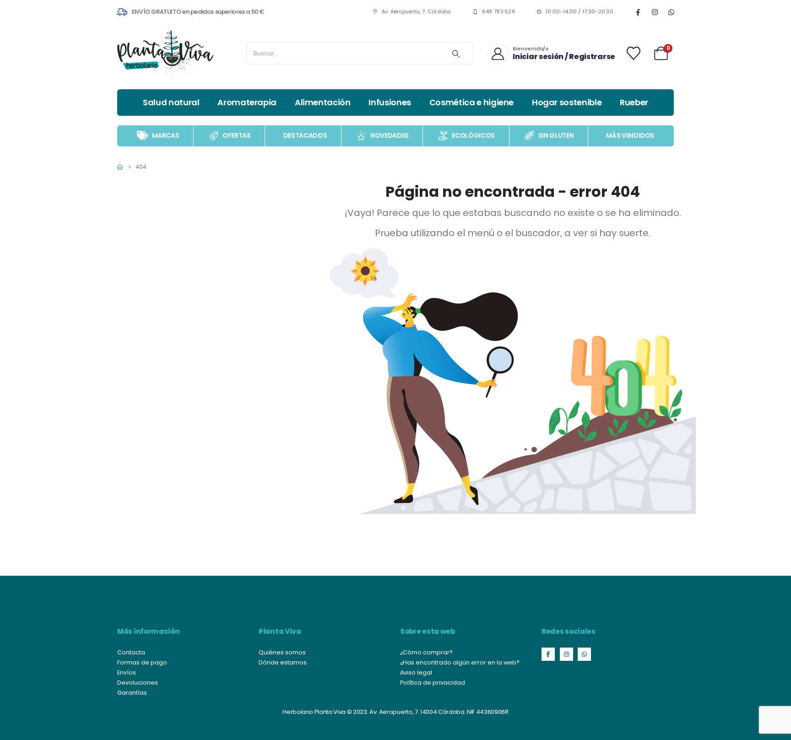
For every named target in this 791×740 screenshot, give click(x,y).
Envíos (126, 672)
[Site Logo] (165, 53)
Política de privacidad (432, 682)
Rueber (634, 102)
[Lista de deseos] (633, 53)
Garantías (132, 693)
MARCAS (165, 135)
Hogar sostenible (566, 102)
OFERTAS (236, 135)
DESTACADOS (305, 135)
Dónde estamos (283, 662)
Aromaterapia (246, 102)
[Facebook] (638, 11)
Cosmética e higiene (471, 102)
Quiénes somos (282, 652)
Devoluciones (137, 682)
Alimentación (323, 102)
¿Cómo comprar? (426, 652)
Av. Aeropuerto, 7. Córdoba (416, 11)
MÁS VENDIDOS (630, 135)
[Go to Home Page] (120, 167)
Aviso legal (416, 672)
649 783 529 (498, 11)
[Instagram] (654, 11)
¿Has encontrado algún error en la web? (460, 662)
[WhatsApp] (671, 11)
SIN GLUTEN (556, 135)
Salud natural (171, 102)
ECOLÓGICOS (473, 135)
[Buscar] (455, 54)
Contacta (131, 652)
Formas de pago (142, 662)
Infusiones (389, 102)
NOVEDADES (389, 135)
